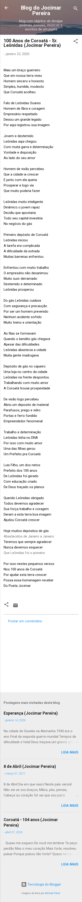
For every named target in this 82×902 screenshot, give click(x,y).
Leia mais (69, 752)
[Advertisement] (41, 656)
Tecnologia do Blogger (44, 884)
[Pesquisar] (75, 9)
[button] (75, 41)
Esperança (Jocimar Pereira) (31, 713)
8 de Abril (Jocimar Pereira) (30, 766)
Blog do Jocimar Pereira (41, 10)
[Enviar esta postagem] (15, 607)
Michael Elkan (52, 893)
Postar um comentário (25, 621)
